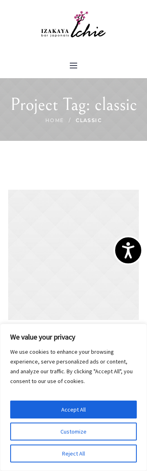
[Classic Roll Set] (73, 254)
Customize (73, 431)
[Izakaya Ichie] (73, 25)
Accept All (73, 409)
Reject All (73, 453)
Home (54, 120)
